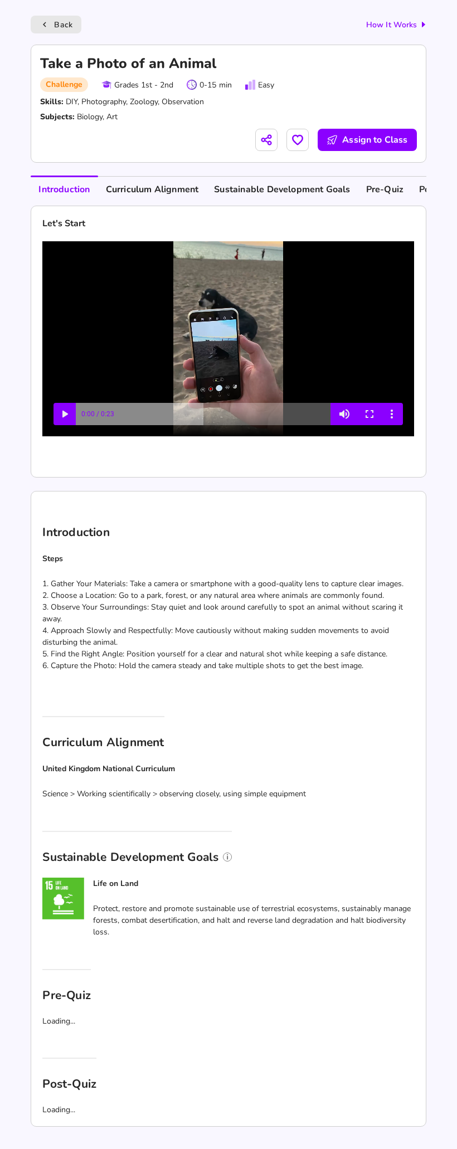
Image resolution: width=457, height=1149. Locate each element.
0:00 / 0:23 (58, 1124)
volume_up (384, 1124)
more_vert (432, 1124)
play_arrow (25, 1124)
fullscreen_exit (409, 1124)
